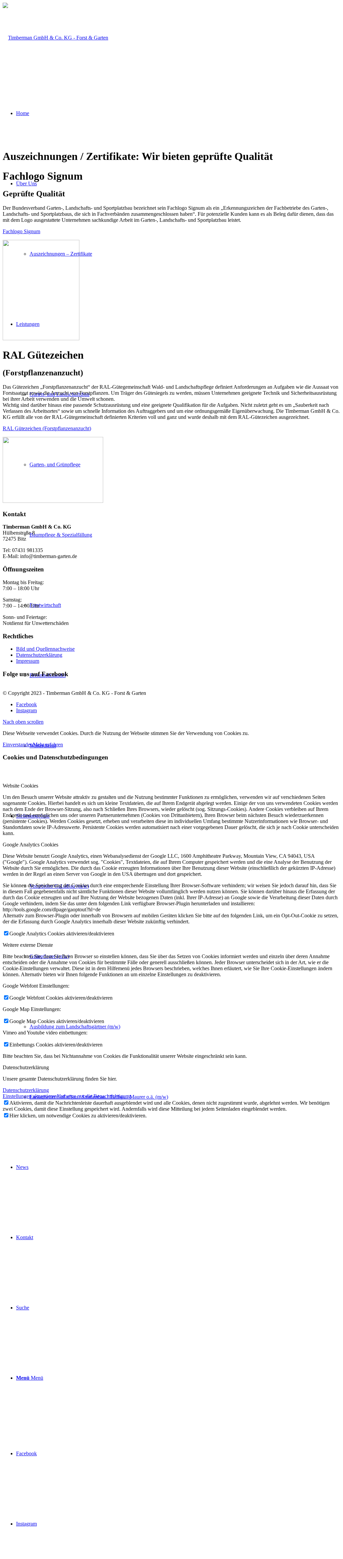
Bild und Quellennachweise (45, 649)
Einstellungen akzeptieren (30, 1096)
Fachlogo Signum (21, 231)
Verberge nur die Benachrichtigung (94, 1096)
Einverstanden (18, 744)
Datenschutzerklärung (39, 655)
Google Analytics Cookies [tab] (30, 844)
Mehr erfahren (48, 744)
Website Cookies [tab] (20, 786)
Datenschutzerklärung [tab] (26, 1067)
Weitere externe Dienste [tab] (28, 945)
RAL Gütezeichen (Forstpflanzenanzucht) (47, 428)
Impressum (27, 661)
